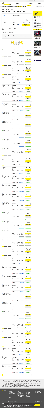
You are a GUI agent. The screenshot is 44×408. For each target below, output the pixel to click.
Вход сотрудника (37, 401)
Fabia (2, 28)
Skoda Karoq (14, 330)
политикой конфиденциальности (14, 406)
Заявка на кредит (28, 52)
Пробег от (24, 20)
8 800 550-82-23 (37, 3)
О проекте (27, 391)
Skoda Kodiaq (14, 67)
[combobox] (7, 15)
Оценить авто (10, 391)
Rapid (15, 28)
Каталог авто (4, 6)
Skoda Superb (14, 104)
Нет (33, 5)
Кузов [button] (14, 22)
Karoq (3, 29)
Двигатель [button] (24, 22)
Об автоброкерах (28, 392)
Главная (3, 9)
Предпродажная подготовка (20, 393)
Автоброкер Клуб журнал (37, 13)
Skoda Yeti (13, 248)
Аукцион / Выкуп (11, 392)
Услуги (10, 390)
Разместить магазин (15, 0)
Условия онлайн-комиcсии (20, 395)
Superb (15, 29)
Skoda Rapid (14, 58)
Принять (37, 405)
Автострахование (19, 392)
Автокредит (19, 6)
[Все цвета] (20, 24)
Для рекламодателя (28, 397)
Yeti (21, 28)
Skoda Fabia (14, 94)
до (18, 20)
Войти (37, 6)
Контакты (27, 398)
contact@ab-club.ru (38, 392)
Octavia (9, 29)
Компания (27, 390)
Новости (27, 395)
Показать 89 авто (26, 25)
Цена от (14, 20)
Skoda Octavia (14, 49)
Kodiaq (9, 28)
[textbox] (7, 15)
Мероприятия (27, 394)
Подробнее (28, 53)
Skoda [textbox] (7, 17)
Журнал (23, 6)
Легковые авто (7, 9)
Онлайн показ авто (19, 396)
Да (28, 5)
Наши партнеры (28, 393)
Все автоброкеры (7, 0)
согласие (18, 405)
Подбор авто (19, 394)
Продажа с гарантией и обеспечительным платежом (12, 393)
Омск (31, 0)
